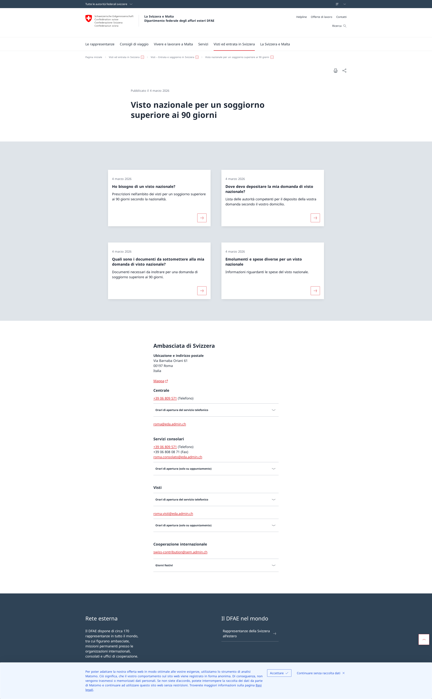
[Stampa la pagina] (335, 70)
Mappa (158, 381)
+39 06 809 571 (165, 398)
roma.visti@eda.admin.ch (173, 513)
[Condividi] (344, 70)
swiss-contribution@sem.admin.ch (180, 552)
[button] (100, 44)
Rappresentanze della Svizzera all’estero (246, 633)
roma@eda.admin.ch (169, 424)
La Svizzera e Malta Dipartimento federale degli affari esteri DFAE (179, 18)
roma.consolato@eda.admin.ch (177, 457)
